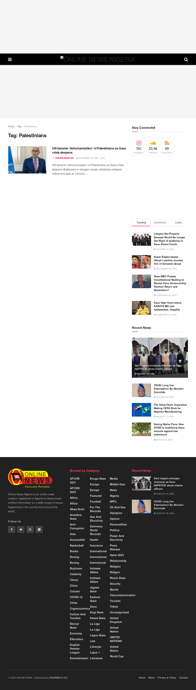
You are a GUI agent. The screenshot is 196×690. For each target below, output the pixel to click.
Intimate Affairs (95, 570)
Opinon (115, 519)
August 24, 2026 (145, 373)
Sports (114, 589)
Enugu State (98, 478)
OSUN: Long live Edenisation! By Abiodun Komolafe (169, 388)
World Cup (117, 656)
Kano (93, 606)
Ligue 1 (95, 652)
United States (114, 648)
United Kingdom (116, 620)
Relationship (118, 561)
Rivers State (118, 578)
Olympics (116, 513)
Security (115, 583)
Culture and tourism (78, 616)
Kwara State (97, 618)
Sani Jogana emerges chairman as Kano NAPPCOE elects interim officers (158, 367)
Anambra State (76, 517)
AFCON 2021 (74, 480)
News (113, 490)
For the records (95, 509)
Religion (115, 566)
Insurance (96, 545)
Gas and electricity (96, 518)
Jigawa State (94, 589)
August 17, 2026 (165, 416)
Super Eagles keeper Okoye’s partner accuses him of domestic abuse (168, 260)
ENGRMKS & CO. (58, 677)
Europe (94, 484)
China (74, 585)
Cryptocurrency (80, 608)
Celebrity (76, 574)
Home (11, 126)
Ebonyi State (74, 625)
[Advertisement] (98, 27)
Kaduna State (95, 599)
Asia (73, 534)
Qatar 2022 (117, 555)
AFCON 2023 (74, 490)
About (151, 677)
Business (76, 568)
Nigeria (114, 496)
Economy (76, 633)
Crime (73, 603)
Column (75, 591)
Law (92, 641)
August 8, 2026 (164, 439)
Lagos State (98, 635)
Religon (115, 572)
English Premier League (75, 648)
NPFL (113, 501)
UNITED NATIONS (116, 639)
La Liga (95, 624)
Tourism (115, 601)
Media (114, 478)
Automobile (77, 540)
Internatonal (98, 562)
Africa (74, 497)
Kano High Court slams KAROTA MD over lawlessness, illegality (167, 306)
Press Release (115, 547)
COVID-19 (76, 597)
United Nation (114, 629)
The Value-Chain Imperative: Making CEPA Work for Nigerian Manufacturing (170, 408)
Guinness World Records (96, 530)
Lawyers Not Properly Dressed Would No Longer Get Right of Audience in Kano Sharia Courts (169, 239)
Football (95, 501)
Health (94, 540)
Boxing (74, 557)
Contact (183, 677)
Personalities (118, 524)
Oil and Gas (118, 507)
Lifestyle (95, 647)
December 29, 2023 (88, 157)
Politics (115, 530)
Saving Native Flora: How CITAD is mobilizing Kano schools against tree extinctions (169, 429)
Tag (19, 126)
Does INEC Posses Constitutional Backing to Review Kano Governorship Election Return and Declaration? (170, 283)
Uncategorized (119, 612)
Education (76, 639)
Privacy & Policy (167, 677)
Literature (96, 658)
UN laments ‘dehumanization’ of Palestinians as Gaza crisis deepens (89, 150)
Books (74, 551)
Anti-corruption (77, 526)
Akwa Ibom (77, 509)
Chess (74, 580)
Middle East (117, 484)
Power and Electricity (117, 538)
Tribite (114, 606)
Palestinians (30, 126)
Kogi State (97, 612)
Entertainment (79, 658)
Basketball (77, 545)
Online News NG (64, 157)
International (98, 551)
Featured (96, 496)
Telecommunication (123, 595)
